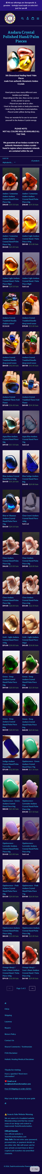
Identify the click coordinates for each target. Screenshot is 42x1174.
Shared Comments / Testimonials (18, 1046)
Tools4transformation (17, 1166)
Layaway (8, 1021)
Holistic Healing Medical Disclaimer (19, 1059)
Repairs (8, 1028)
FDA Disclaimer (11, 1053)
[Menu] (37, 18)
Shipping (8, 1015)
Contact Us (9, 1040)
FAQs (7, 1009)
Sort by (6, 158)
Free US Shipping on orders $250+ (18, 1089)
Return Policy (10, 1034)
